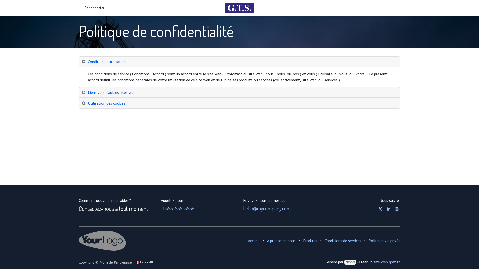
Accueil (254, 240)
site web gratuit (387, 261)
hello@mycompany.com (267, 208)
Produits (310, 240)
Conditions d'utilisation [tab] (107, 61)
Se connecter (94, 7)
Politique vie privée (384, 240)
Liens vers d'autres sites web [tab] (112, 92)
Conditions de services (343, 240)
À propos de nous (281, 240)
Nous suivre (389, 200)
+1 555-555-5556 (177, 208)
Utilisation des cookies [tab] (106, 103)
